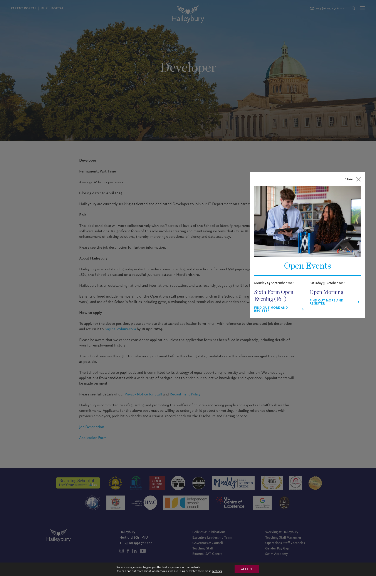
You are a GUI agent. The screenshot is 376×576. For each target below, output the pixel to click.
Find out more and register (271, 309)
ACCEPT (246, 569)
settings (217, 571)
